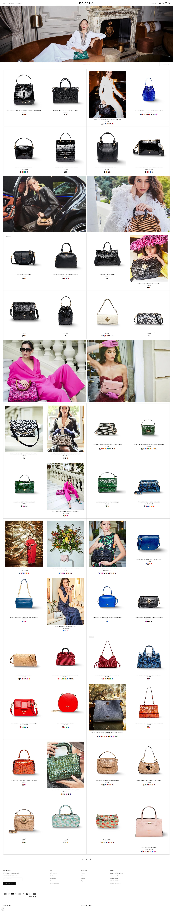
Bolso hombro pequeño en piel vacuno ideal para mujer (24, 723)
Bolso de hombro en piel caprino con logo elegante (149, 780)
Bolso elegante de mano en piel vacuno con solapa (66, 167)
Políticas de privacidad (114, 875)
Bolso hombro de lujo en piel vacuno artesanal (149, 283)
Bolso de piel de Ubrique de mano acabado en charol (65, 110)
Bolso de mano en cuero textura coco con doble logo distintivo (149, 444)
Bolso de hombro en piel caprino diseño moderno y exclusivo (149, 723)
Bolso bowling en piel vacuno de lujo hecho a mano (66, 274)
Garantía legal (53, 878)
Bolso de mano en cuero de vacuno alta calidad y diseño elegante (107, 732)
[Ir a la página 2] (91, 859)
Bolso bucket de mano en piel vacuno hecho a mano (65, 331)
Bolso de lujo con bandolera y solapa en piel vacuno (149, 559)
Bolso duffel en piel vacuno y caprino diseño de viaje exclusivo (65, 453)
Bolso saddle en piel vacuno (24, 274)
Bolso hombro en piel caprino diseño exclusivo (149, 502)
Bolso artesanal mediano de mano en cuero (107, 569)
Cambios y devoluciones (55, 875)
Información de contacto (115, 883)
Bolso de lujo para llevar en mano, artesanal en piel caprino (24, 838)
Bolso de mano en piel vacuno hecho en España (24, 502)
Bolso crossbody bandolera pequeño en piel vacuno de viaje (149, 167)
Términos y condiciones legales (116, 873)
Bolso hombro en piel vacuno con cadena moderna (24, 569)
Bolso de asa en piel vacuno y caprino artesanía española (65, 511)
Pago (51, 880)
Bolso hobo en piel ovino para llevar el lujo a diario (107, 674)
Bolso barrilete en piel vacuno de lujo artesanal (148, 331)
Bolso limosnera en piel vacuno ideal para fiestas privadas (149, 110)
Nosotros (11, 3)
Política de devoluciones (115, 880)
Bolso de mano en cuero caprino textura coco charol (24, 780)
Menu (4, 3)
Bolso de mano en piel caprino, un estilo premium (107, 780)
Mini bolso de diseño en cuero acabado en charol (107, 838)
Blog (82, 880)
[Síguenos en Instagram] (7, 889)
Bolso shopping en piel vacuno (107, 274)
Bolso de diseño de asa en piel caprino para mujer (107, 502)
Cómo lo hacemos (85, 875)
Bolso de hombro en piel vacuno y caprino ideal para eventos (107, 444)
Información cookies (114, 878)
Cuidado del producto (54, 883)
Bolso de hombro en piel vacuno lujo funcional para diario (149, 617)
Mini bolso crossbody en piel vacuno (24, 167)
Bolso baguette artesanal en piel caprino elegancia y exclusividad (107, 331)
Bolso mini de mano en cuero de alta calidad (65, 626)
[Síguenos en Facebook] (4, 889)
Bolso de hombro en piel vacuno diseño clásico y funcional (24, 617)
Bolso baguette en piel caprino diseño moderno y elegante (66, 838)
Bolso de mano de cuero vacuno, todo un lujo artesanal (65, 674)
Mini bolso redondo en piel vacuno (66, 723)
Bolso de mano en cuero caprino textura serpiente (149, 674)
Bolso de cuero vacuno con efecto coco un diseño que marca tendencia (24, 110)
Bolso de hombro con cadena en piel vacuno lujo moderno (65, 569)
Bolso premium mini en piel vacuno (149, 847)
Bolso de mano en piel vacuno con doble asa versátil (107, 167)
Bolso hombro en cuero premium (24, 674)
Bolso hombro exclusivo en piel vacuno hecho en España (24, 453)
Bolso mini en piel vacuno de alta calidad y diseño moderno (107, 617)
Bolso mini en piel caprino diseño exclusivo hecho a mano (65, 789)
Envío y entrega (53, 873)
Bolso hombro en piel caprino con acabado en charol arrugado (24, 331)
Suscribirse (9, 883)
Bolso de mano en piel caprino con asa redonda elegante (107, 119)
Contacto (19, 3)
